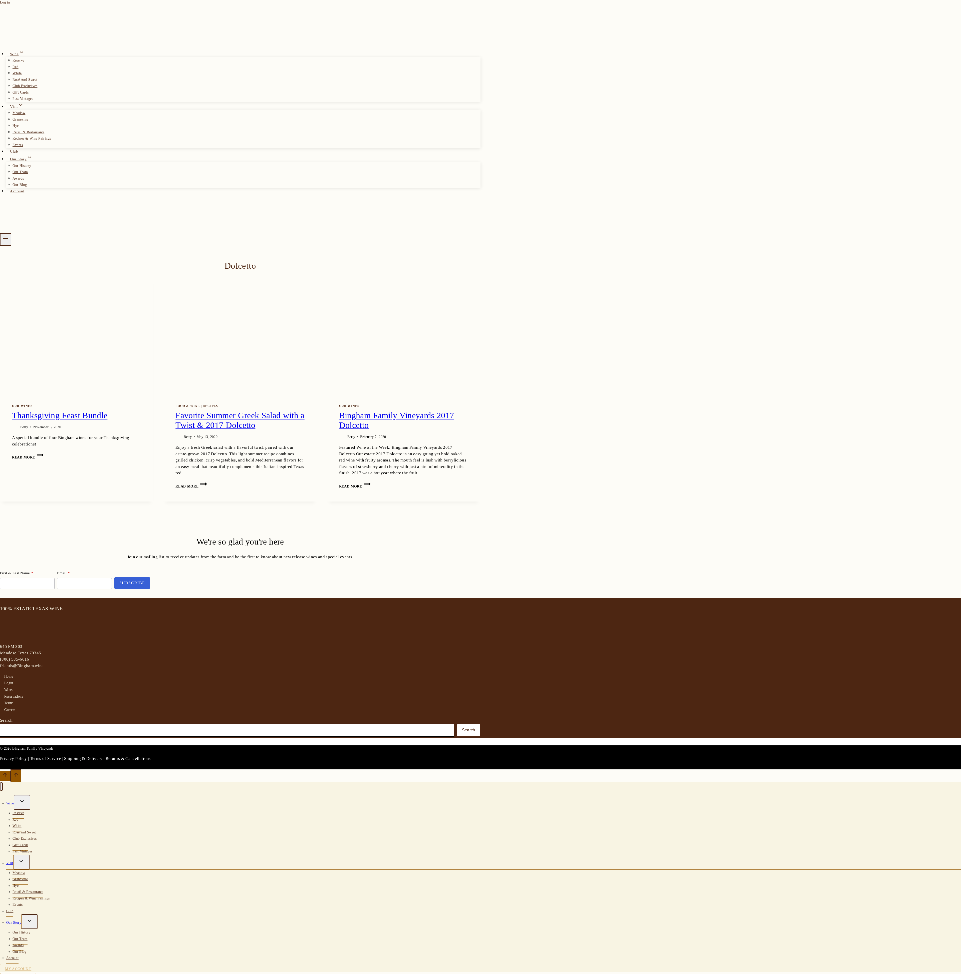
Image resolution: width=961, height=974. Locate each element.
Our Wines (22, 406)
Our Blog (20, 185)
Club (14, 151)
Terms (9, 703)
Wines (8, 690)
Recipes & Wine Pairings (32, 138)
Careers (9, 710)
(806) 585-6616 (14, 659)
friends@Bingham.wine (22, 665)
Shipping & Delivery (83, 758)
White (17, 73)
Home (8, 676)
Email (62, 573)
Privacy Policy (13, 758)
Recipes (210, 406)
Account (17, 191)
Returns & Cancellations (128, 758)
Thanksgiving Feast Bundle (59, 415)
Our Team (20, 172)
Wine (10, 803)
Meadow (19, 113)
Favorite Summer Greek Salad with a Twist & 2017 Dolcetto (239, 420)
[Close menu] (1, 786)
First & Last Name (15, 573)
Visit (9, 863)
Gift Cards (21, 92)
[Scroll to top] (5, 776)
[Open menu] (5, 239)
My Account (18, 969)
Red (16, 67)
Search (6, 720)
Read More (28, 457)
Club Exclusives (25, 86)
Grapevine (20, 119)
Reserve (19, 60)
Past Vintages (23, 99)
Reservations (13, 696)
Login (8, 683)
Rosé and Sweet (25, 80)
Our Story (13, 922)
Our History (22, 166)
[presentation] (76, 333)
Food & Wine (187, 406)
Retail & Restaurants (28, 132)
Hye (16, 126)
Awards (18, 178)
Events (18, 145)
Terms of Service (45, 758)
